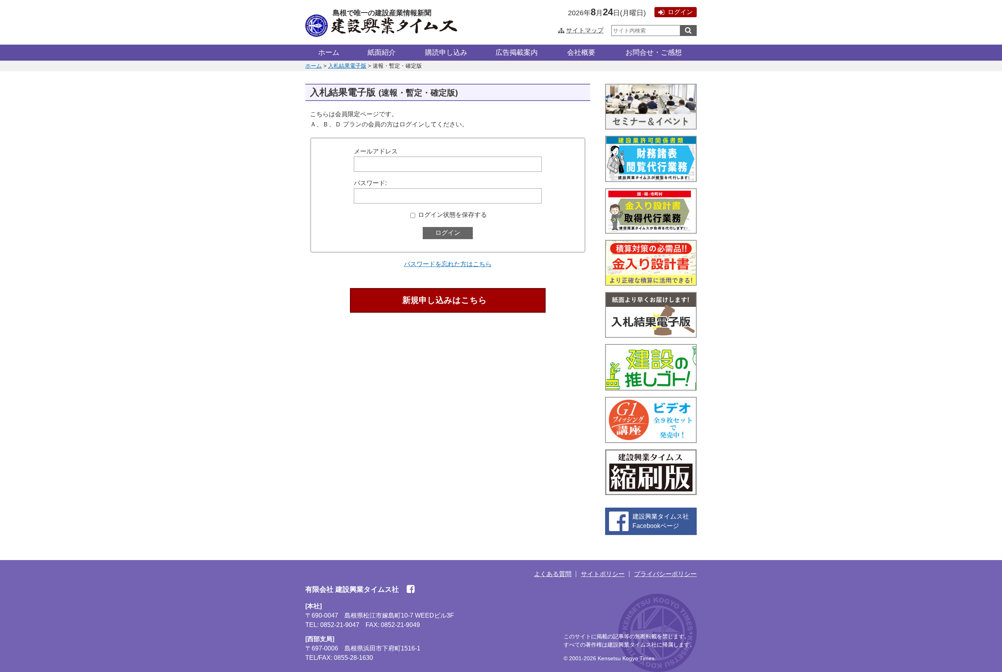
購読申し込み (446, 52)
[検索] (688, 30)
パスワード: (370, 183)
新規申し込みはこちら (444, 299)
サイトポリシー (603, 574)
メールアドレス (376, 151)
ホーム (328, 52)
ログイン (680, 12)
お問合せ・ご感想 (653, 52)
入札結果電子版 (347, 66)
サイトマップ (585, 30)
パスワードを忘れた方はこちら (448, 264)
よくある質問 (552, 574)
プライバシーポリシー (665, 574)
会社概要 (581, 52)
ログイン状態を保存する (452, 214)
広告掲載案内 (517, 52)
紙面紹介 (382, 52)
